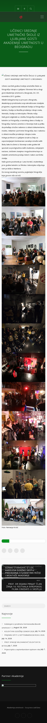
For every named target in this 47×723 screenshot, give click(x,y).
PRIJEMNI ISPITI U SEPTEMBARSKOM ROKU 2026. (24, 635)
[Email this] (22, 550)
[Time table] (18, 8)
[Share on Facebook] (4, 550)
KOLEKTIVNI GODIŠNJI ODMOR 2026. (19, 631)
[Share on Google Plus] (16, 550)
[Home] (21, 17)
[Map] (24, 8)
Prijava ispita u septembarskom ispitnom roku (22, 649)
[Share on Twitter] (10, 550)
